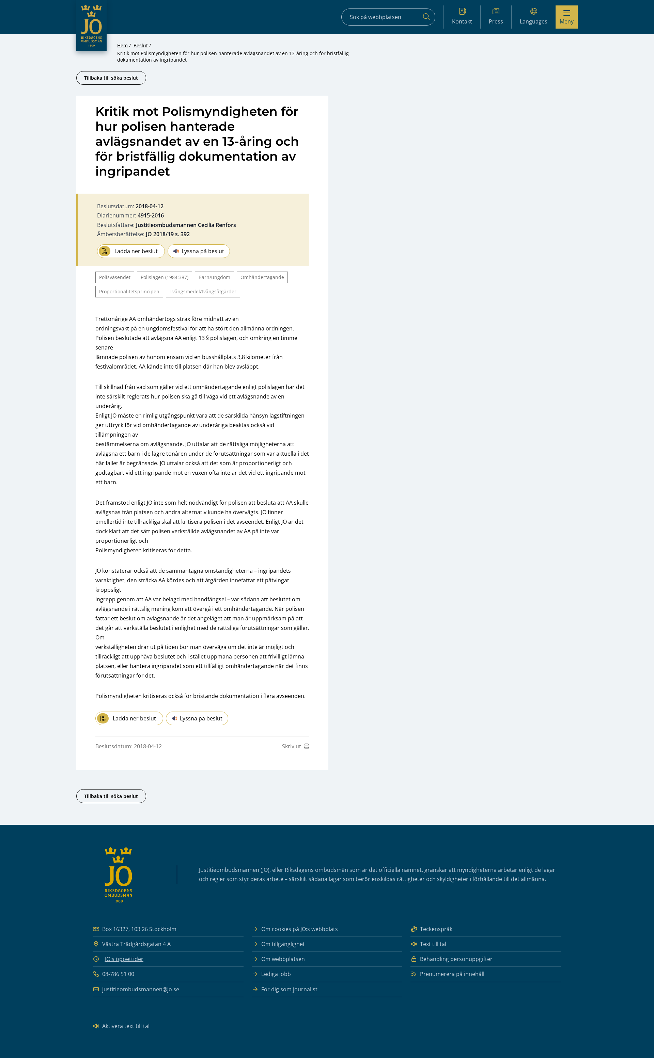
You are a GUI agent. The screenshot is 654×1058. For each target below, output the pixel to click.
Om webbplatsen (283, 959)
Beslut (141, 45)
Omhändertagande (262, 277)
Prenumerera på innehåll (452, 974)
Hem (122, 45)
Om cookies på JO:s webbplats (299, 929)
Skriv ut (291, 746)
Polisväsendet (114, 277)
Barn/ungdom (214, 277)
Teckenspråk (436, 929)
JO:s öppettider (124, 959)
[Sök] (426, 17)
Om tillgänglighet (283, 944)
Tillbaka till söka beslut (111, 78)
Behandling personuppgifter (456, 959)
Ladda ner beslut (136, 251)
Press (496, 21)
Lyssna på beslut (203, 251)
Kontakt (462, 21)
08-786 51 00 (118, 974)
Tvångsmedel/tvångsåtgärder (203, 291)
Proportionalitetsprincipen (129, 291)
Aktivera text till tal (126, 1026)
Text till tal (433, 944)
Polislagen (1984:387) (164, 277)
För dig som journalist (289, 989)
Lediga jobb (276, 974)
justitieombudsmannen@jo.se (140, 989)
